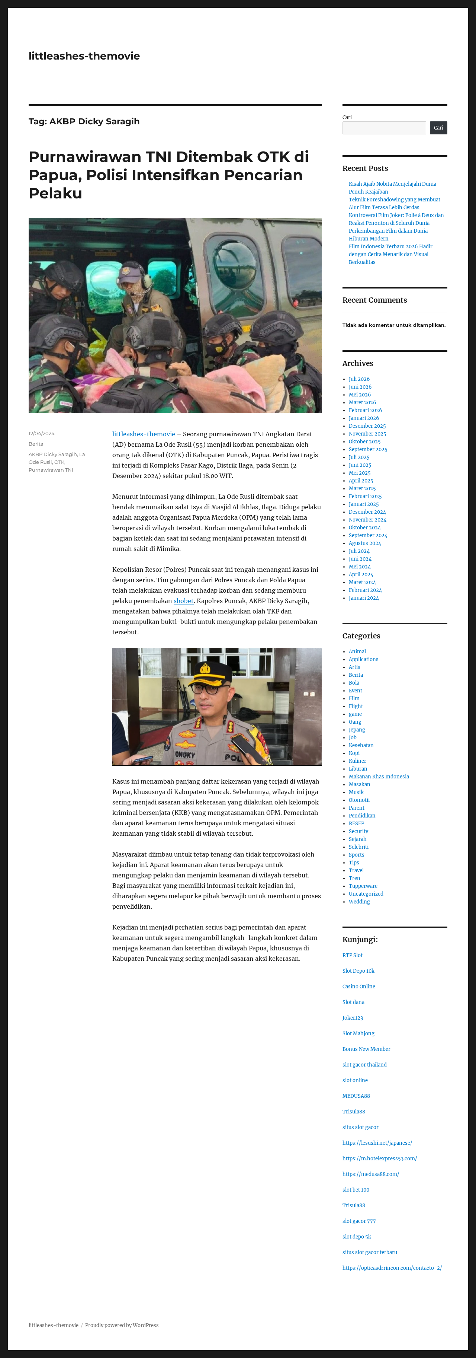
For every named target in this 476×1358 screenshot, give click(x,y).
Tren (354, 878)
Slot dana (353, 1002)
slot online (355, 1080)
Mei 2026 (360, 395)
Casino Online (358, 987)
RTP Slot (352, 955)
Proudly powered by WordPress (122, 1325)
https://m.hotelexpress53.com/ (379, 1158)
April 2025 (361, 481)
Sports (356, 855)
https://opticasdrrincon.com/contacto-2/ (392, 1268)
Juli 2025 (359, 457)
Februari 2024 (365, 590)
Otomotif (359, 800)
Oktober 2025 (365, 442)
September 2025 (368, 449)
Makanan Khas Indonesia (379, 777)
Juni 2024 (360, 559)
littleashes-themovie (84, 56)
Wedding (359, 902)
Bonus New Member (366, 1049)
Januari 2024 (364, 598)
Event (355, 691)
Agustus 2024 (365, 543)
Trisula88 (353, 1112)
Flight (356, 706)
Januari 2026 (364, 418)
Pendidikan (362, 816)
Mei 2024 (360, 567)
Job (353, 737)
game (355, 714)
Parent (356, 808)
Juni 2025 (360, 465)
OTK (59, 462)
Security (358, 831)
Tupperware (363, 886)
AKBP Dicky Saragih (53, 454)
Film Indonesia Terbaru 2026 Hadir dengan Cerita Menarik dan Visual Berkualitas (390, 254)
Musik (356, 792)
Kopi (354, 753)
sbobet (184, 601)
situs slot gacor (360, 1127)
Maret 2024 (362, 582)
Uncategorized (366, 894)
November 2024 (367, 520)
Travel (356, 870)
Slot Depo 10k (358, 971)
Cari (347, 117)
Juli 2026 (359, 379)
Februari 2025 (365, 496)
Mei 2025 (360, 473)
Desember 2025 (367, 426)
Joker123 (352, 1018)
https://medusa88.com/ (370, 1174)
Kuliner (357, 761)
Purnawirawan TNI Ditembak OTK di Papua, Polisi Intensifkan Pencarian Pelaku (169, 174)
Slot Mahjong (358, 1033)
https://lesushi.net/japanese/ (377, 1143)
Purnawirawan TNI (51, 470)
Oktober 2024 (365, 528)
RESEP (356, 823)
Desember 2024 (367, 512)
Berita (36, 444)
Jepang (357, 730)
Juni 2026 (360, 387)
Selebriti (359, 847)
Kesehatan (361, 745)
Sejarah (358, 839)
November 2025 (367, 434)
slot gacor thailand (364, 1065)
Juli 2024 (359, 551)
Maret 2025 (362, 488)
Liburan (358, 769)
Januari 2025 (364, 504)
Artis (354, 667)
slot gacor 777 (359, 1221)
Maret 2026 (362, 402)
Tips (354, 863)
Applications (364, 659)
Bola (354, 683)
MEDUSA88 (356, 1096)
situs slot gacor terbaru (369, 1252)
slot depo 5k (356, 1237)
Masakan (359, 784)
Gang (355, 722)
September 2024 (368, 535)
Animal (357, 651)
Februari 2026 (365, 410)
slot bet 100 (355, 1190)
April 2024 (361, 574)
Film (354, 698)
